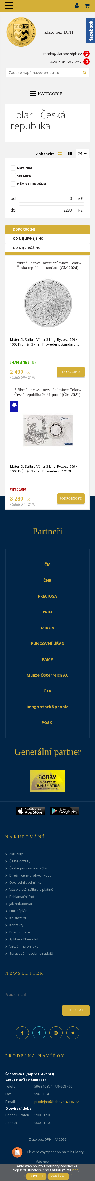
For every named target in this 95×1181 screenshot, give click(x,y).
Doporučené (24, 229)
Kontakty (16, 925)
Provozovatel (20, 932)
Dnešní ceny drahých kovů (30, 875)
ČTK (47, 690)
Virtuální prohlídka (24, 946)
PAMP (47, 659)
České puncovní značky (28, 868)
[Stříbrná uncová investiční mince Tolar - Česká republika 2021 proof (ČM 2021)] (48, 430)
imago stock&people (47, 706)
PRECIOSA (47, 596)
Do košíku (71, 372)
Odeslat (76, 1010)
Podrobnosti (71, 499)
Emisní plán (18, 911)
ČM (47, 564)
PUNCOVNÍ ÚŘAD (47, 643)
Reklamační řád (21, 897)
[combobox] (82, 153)
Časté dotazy (19, 861)
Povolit (36, 1176)
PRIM (48, 611)
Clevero (32, 1152)
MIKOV (47, 627)
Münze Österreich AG (48, 675)
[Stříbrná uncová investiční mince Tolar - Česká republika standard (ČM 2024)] (48, 303)
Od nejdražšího (27, 248)
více (75, 1170)
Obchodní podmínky (25, 882)
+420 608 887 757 (65, 61)
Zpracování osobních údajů (31, 953)
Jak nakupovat (20, 904)
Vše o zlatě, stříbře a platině (31, 890)
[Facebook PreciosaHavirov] (22, 1032)
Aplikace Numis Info (25, 939)
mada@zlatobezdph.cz (62, 53)
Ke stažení (17, 918)
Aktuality (16, 854)
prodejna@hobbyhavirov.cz (56, 1101)
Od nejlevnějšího (28, 238)
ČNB (47, 580)
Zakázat (58, 1176)
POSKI (48, 722)
